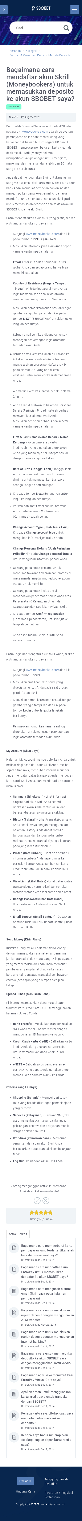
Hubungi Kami (25, 1491)
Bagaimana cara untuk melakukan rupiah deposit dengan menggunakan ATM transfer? (47, 1315)
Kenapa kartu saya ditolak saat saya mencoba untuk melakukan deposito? (47, 1418)
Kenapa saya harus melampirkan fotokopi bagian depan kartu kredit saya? (46, 1440)
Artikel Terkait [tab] (18, 1234)
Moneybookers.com (35, 131)
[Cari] (66, 28)
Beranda (15, 51)
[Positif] (37, 1199)
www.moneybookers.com (43, 234)
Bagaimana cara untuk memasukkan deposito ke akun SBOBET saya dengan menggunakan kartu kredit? (47, 1358)
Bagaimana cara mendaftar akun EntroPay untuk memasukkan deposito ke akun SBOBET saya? (44, 1272)
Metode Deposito (59, 55)
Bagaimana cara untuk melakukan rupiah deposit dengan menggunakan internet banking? (47, 1336)
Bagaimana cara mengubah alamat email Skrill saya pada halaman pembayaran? (46, 1293)
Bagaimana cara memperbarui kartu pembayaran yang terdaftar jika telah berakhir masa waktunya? (47, 1250)
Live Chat (25, 1481)
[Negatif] (45, 1199)
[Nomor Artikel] (10, 117)
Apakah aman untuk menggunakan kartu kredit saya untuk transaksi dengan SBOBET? (46, 1396)
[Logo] (41, 8)
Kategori (31, 51)
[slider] (41, 1212)
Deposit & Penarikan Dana (26, 55)
